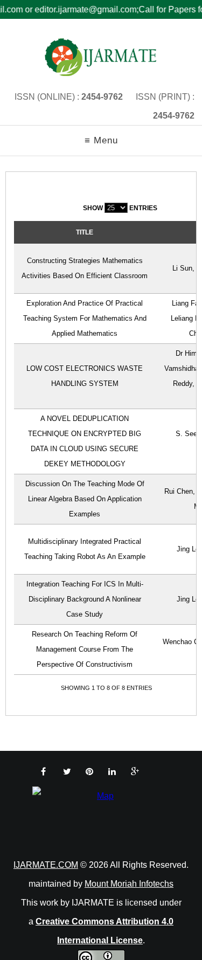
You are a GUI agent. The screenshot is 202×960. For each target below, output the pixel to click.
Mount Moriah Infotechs (129, 883)
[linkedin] (112, 771)
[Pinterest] (89, 771)
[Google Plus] (135, 771)
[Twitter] (67, 771)
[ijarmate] (101, 57)
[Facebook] (43, 771)
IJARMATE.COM (45, 864)
